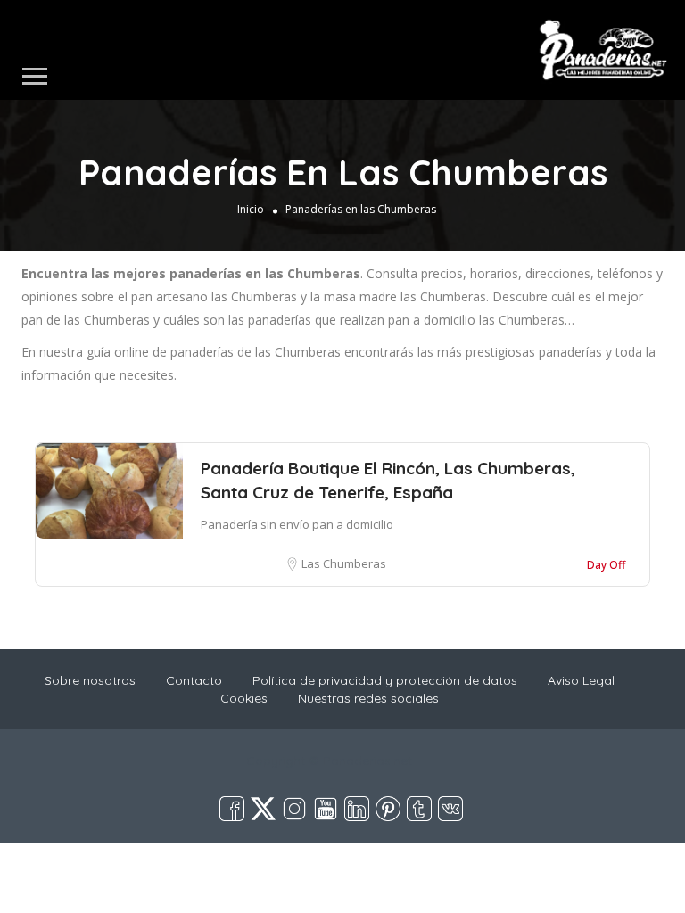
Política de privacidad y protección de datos (384, 680)
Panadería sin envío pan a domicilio (297, 524)
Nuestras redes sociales (368, 698)
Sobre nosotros (90, 680)
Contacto (194, 680)
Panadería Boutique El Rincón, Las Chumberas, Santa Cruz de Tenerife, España (388, 480)
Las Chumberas (343, 563)
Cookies (244, 698)
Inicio (250, 209)
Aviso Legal (581, 680)
